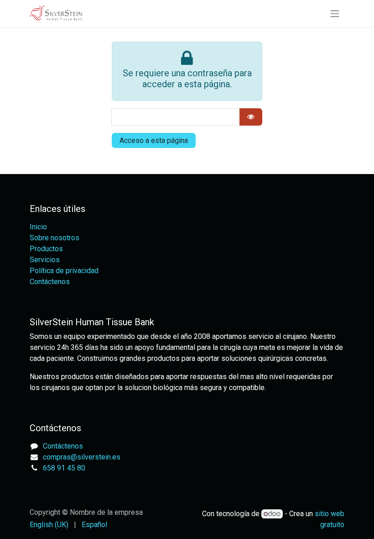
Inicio (38, 226)
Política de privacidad (64, 270)
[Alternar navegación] (334, 13)
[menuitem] (49, 525)
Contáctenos (50, 281)
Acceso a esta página (153, 140)
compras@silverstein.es (81, 457)
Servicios (45, 259)
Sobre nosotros (54, 237)
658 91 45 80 (64, 468)
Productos (46, 248)
